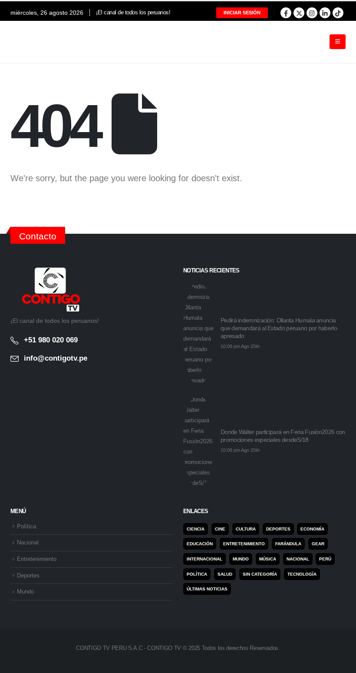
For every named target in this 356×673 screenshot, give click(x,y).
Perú (325, 559)
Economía (312, 529)
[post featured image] (198, 334)
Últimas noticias (207, 589)
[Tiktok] (338, 12)
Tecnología (301, 574)
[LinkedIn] (325, 12)
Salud (225, 574)
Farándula (288, 543)
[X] (298, 12)
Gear (318, 543)
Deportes (28, 576)
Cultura (246, 529)
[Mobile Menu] (338, 41)
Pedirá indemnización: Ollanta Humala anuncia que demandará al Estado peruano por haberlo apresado (279, 328)
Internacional (204, 559)
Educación (200, 543)
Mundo (25, 592)
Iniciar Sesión (242, 12)
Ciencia (195, 529)
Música (267, 559)
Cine (220, 529)
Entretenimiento (36, 559)
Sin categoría (260, 574)
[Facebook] (285, 12)
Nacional (28, 543)
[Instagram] (312, 12)
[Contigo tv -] (32, 42)
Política (26, 527)
